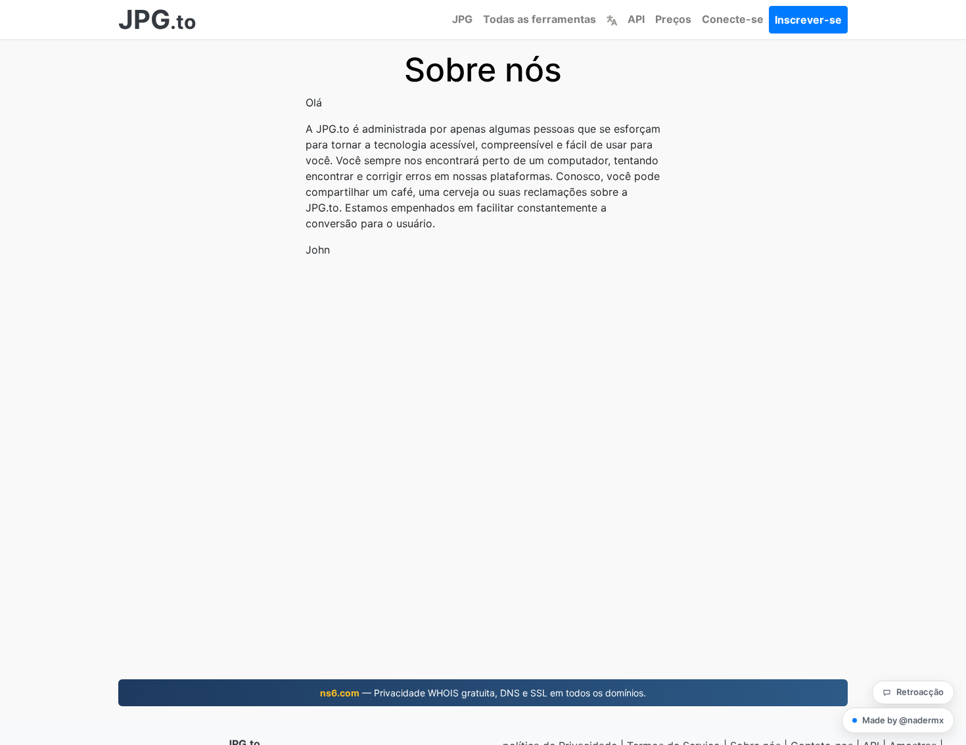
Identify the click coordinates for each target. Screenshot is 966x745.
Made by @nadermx (903, 720)
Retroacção (920, 692)
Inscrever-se (808, 19)
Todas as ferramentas (539, 19)
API (636, 19)
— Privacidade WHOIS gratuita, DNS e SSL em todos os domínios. (483, 692)
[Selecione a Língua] (611, 19)
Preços (673, 19)
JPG (462, 19)
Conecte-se (733, 19)
